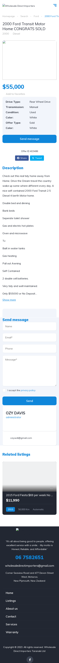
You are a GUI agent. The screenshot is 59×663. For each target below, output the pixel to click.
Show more (9, 299)
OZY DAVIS (15, 413)
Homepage (8, 16)
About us (12, 608)
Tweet (38, 158)
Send (29, 401)
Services (11, 624)
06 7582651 (29, 557)
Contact (11, 616)
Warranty (12, 632)
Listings (11, 600)
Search (24, 16)
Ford (36, 16)
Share (23, 158)
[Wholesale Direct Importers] (18, 6)
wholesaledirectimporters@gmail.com (29, 565)
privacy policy (28, 390)
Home (9, 593)
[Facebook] (30, 659)
